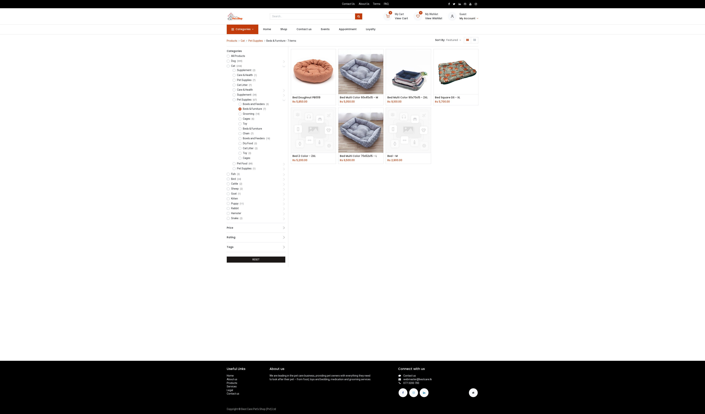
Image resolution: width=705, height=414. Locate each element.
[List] (474, 40)
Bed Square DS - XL (447, 97)
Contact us (233, 393)
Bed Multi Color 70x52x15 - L (358, 156)
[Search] (358, 16)
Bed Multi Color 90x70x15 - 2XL (407, 97)
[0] (387, 16)
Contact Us (348, 3)
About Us (364, 3)
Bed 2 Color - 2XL (304, 156)
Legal (230, 390)
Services (232, 386)
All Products (238, 56)
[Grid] (467, 40)
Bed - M (392, 156)
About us (232, 379)
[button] (453, 40)
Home (230, 375)
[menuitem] (267, 29)
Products (232, 40)
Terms (376, 3)
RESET (256, 259)
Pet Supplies (255, 40)
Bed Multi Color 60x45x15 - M (359, 97)
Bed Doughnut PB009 (306, 97)
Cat (243, 40)
